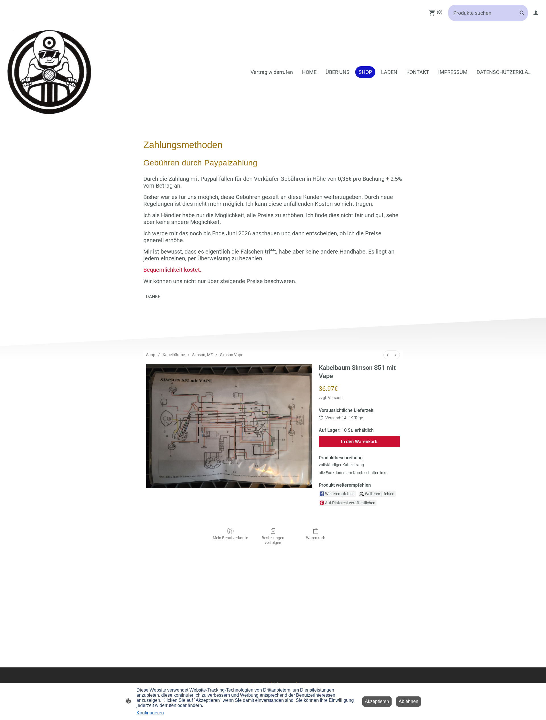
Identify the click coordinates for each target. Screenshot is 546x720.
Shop (150, 354)
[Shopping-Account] (535, 12)
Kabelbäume (174, 354)
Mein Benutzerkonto (230, 538)
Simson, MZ (202, 354)
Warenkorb (315, 538)
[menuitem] (388, 355)
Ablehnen (408, 701)
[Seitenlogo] (49, 72)
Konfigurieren (150, 712)
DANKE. (154, 296)
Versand (335, 397)
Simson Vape (231, 354)
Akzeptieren (377, 701)
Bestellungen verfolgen (273, 540)
